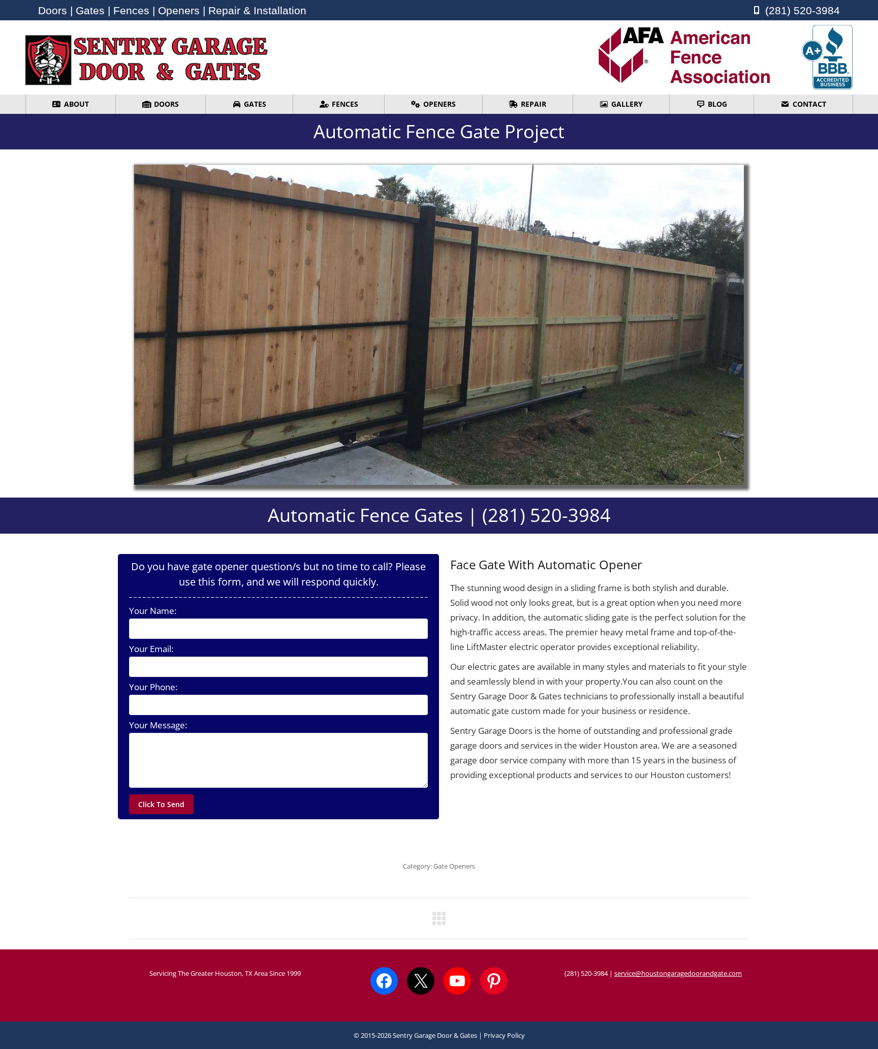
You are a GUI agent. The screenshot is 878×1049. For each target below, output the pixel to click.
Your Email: (151, 649)
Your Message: (158, 725)
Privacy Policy (504, 1035)
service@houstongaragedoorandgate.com (678, 973)
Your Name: (152, 610)
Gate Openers (454, 866)
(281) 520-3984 (586, 973)
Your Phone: (153, 687)
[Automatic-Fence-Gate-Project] (439, 325)
